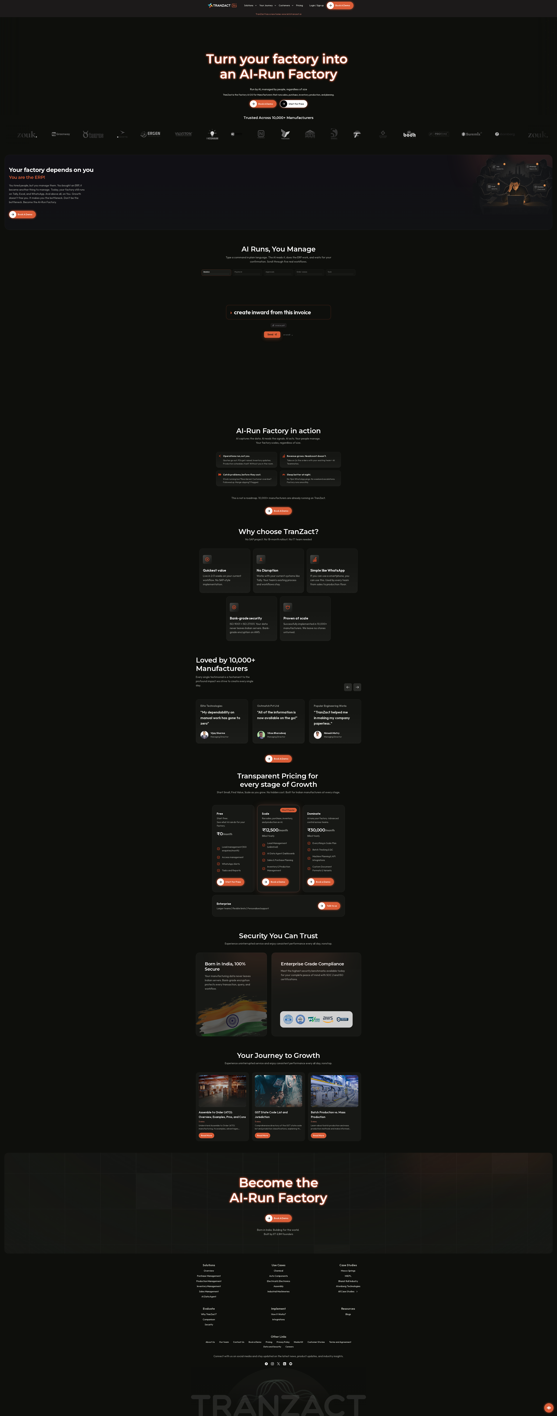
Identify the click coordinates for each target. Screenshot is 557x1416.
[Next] (357, 687)
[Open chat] (549, 1408)
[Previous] (348, 687)
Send (270, 334)
